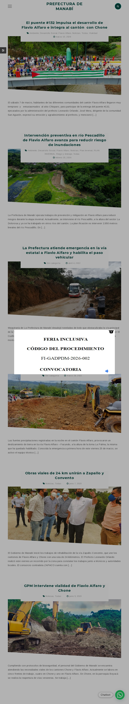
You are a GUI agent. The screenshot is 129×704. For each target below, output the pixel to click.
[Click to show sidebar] (3, 50)
